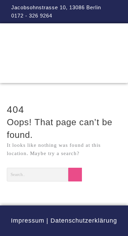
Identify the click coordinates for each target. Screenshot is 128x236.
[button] (64, 73)
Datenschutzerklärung (84, 220)
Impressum (27, 220)
